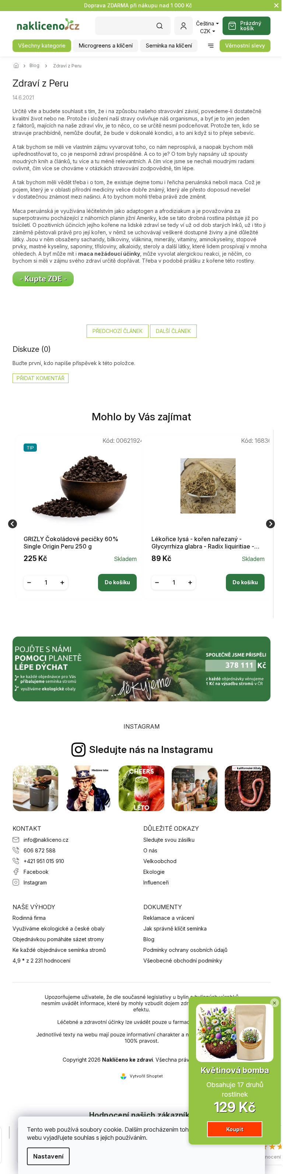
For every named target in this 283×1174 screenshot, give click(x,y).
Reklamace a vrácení (168, 918)
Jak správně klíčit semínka (175, 928)
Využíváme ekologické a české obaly (59, 928)
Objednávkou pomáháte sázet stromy (58, 939)
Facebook (36, 872)
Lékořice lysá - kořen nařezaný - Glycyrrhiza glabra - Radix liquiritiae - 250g (202, 543)
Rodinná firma (29, 918)
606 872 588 (40, 850)
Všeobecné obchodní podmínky (182, 960)
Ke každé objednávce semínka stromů (59, 950)
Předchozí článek (117, 331)
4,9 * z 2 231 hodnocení (41, 960)
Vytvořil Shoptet (146, 1076)
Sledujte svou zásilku (169, 840)
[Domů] (18, 66)
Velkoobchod (160, 861)
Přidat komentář (40, 378)
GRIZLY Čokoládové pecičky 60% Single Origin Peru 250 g (71, 543)
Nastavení (46, 1156)
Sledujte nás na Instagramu (151, 749)
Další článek (173, 331)
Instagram (35, 882)
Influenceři (156, 882)
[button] (80, 577)
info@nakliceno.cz (46, 840)
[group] (78, 524)
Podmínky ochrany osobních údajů (185, 950)
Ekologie (154, 872)
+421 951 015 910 (44, 861)
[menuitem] (42, 45)
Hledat (163, 28)
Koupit (229, 1129)
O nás (150, 850)
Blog (148, 939)
